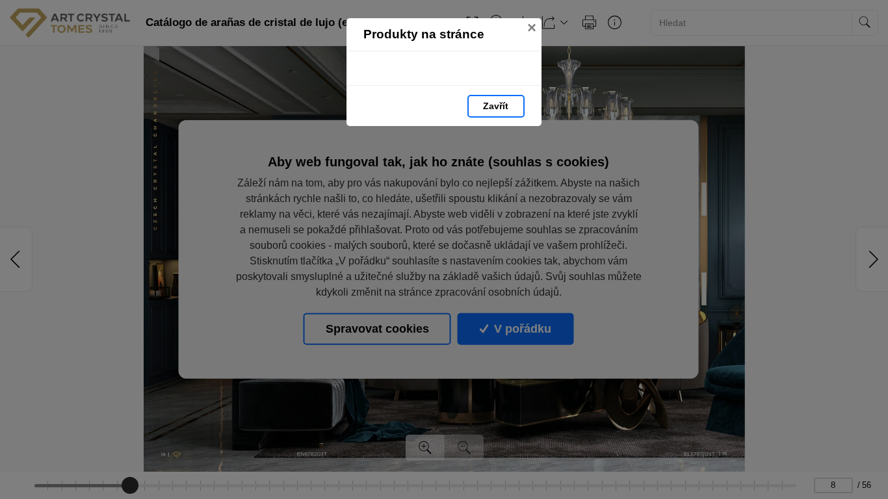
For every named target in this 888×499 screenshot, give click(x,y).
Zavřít (495, 106)
